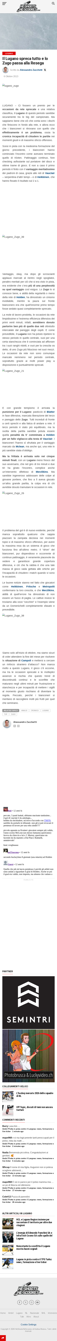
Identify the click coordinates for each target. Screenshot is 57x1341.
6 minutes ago (18, 1161)
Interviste (52, 1313)
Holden (50, 434)
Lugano (45, 710)
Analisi (24, 710)
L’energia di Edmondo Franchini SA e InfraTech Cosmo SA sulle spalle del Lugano (34, 1235)
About (36, 1316)
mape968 (7, 1138)
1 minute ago (18, 1131)
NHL (43, 1313)
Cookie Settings (28, 1324)
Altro (28, 1316)
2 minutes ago (18, 1146)
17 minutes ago (18, 1190)
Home (3, 1313)
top (5, 714)
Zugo (13, 714)
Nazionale (34, 1313)
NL (26, 1313)
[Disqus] (28, 765)
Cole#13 (6, 1197)
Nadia (5, 1152)
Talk (22, 1316)
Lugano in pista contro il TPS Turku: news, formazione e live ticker (34, 1261)
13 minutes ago (18, 1176)
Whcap (6, 1167)
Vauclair (47, 438)
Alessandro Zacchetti (31, 70)
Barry (5, 1126)
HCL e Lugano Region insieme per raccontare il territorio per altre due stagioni (34, 1222)
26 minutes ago (18, 1202)
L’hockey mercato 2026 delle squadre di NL (34, 1094)
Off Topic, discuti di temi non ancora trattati (34, 1108)
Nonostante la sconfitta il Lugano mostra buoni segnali (33, 1247)
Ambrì (11, 1313)
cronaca (35, 710)
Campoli (26, 660)
